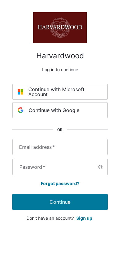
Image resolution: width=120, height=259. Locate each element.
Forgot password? (60, 183)
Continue (60, 202)
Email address (37, 147)
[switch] (100, 167)
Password (32, 167)
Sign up (84, 218)
